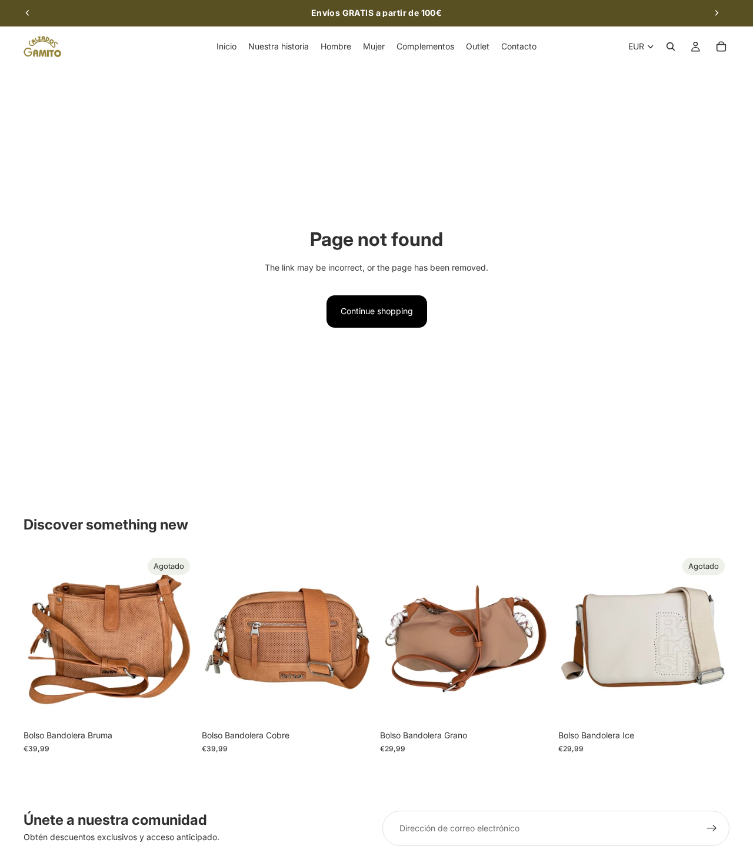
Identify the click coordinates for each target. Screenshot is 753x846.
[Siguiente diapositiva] (716, 13)
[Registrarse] (711, 828)
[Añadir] (354, 706)
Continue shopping (377, 311)
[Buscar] (671, 46)
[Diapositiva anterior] (28, 13)
